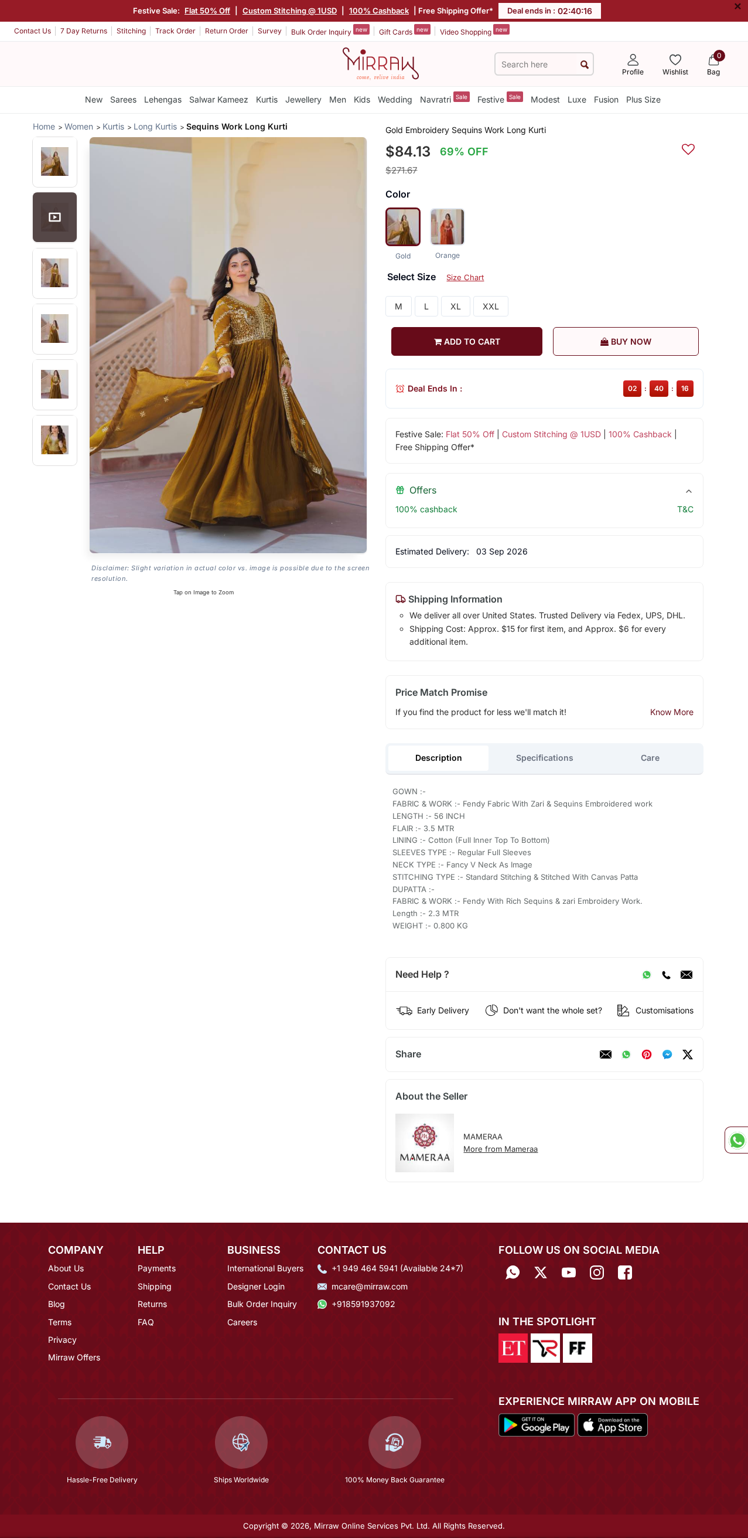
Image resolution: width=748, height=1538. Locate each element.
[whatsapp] (626, 1054)
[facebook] (667, 1054)
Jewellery (303, 99)
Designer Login (256, 1286)
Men (337, 99)
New (94, 99)
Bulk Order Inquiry (329, 31)
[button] (55, 161)
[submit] (584, 64)
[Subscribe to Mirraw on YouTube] (569, 1272)
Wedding (395, 99)
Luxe (577, 99)
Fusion (606, 99)
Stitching (131, 30)
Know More (672, 712)
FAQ (146, 1322)
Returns (152, 1304)
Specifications (544, 758)
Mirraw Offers (74, 1357)
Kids (362, 99)
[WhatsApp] (647, 974)
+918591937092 (363, 1304)
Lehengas (163, 99)
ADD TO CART (471, 341)
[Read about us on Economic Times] (513, 1347)
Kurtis (267, 99)
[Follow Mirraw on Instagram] (597, 1272)
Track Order (175, 30)
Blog (56, 1304)
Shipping (155, 1286)
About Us (66, 1268)
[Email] (686, 974)
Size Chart (465, 277)
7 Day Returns (83, 30)
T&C (685, 509)
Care (650, 758)
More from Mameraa (500, 1149)
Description (438, 758)
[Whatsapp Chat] (736, 1140)
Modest (545, 99)
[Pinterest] (647, 1054)
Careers (242, 1322)
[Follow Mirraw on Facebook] (625, 1272)
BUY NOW (630, 341)
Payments (157, 1268)
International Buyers (265, 1268)
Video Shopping (473, 31)
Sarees (123, 99)
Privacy (62, 1340)
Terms (59, 1322)
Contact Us (32, 30)
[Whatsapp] (512, 1272)
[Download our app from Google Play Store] (536, 1424)
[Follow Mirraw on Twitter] (541, 1272)
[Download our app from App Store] (612, 1424)
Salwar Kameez (218, 99)
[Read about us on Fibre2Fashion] (577, 1347)
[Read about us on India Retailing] (545, 1347)
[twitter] (688, 1054)
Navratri (443, 98)
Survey (270, 30)
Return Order (226, 30)
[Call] (666, 974)
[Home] (381, 63)
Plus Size (643, 99)
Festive (499, 98)
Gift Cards (403, 31)
